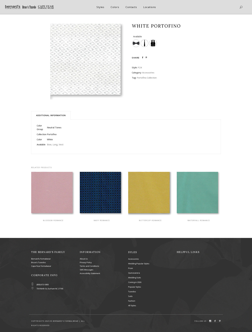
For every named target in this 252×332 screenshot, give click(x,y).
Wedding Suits (134, 277)
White (50, 139)
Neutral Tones (54, 127)
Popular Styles (134, 287)
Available (137, 36)
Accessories (148, 72)
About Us (84, 258)
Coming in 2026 (134, 282)
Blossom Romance (53, 220)
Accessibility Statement (90, 273)
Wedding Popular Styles (138, 263)
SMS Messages (86, 269)
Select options (50, 194)
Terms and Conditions (89, 266)
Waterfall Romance (199, 220)
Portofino (52, 134)
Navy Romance (102, 220)
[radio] (136, 43)
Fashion (131, 301)
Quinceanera (134, 273)
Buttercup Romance (150, 220)
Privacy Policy (86, 262)
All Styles (132, 305)
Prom (130, 268)
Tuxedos (132, 291)
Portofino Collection (147, 77)
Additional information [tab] (51, 115)
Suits (130, 296)
